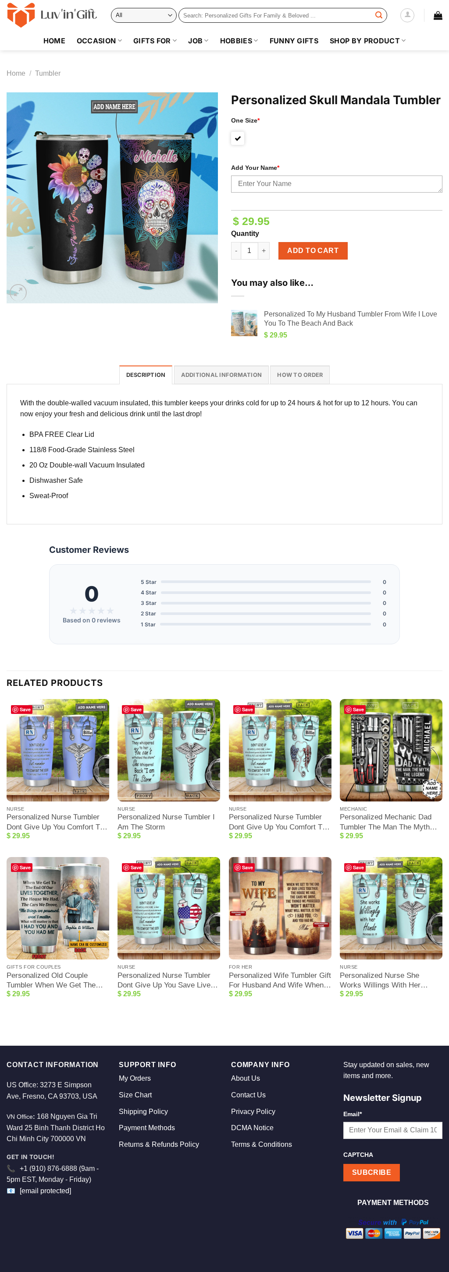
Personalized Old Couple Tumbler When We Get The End (51, 980)
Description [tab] (146, 375)
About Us (245, 1078)
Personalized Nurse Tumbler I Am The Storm (166, 822)
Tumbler (48, 73)
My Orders (135, 1078)
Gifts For (152, 40)
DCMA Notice (252, 1127)
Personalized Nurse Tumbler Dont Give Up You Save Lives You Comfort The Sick (166, 980)
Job (195, 40)
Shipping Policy (143, 1111)
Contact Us (248, 1095)
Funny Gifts (294, 40)
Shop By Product (365, 40)
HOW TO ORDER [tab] (300, 375)
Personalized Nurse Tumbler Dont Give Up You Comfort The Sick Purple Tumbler (57, 822)
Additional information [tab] (221, 375)
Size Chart (135, 1095)
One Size (245, 120)
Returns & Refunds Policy (159, 1144)
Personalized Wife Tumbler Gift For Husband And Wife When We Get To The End (280, 980)
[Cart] (438, 15)
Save (25, 709)
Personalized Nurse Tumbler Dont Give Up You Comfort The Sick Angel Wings (279, 822)
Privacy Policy (253, 1111)
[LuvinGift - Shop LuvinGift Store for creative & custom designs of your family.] (52, 15)
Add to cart (313, 250)
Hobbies (236, 40)
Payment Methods (147, 1127)
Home (54, 40)
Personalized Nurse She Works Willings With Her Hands (380, 980)
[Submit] (378, 15)
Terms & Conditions (261, 1144)
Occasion (96, 40)
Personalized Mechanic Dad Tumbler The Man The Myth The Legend (385, 822)
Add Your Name (255, 167)
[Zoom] (18, 292)
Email (352, 1113)
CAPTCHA (358, 1154)
